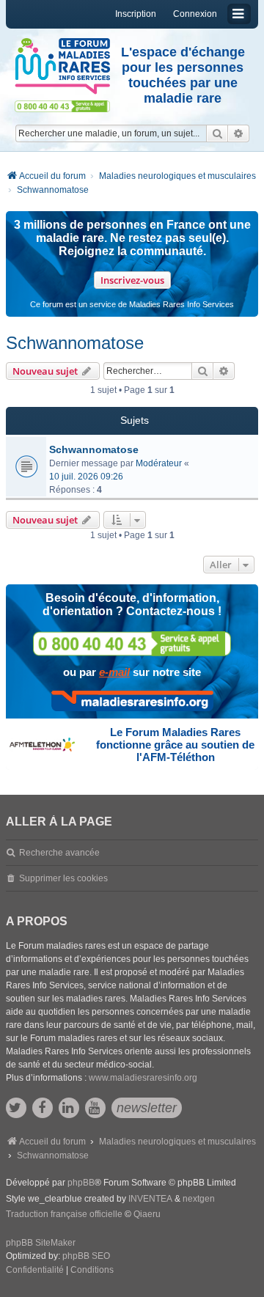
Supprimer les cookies (63, 878)
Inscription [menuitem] (135, 14)
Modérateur (159, 463)
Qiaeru (147, 1214)
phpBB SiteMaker (41, 1243)
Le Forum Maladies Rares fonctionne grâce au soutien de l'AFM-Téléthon (175, 744)
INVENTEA (150, 1199)
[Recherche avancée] (238, 133)
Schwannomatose (75, 343)
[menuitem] (35, 1271)
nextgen (199, 1199)
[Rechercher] (217, 133)
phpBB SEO (86, 1256)
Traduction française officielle (64, 1214)
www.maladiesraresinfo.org (143, 1078)
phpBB (81, 1182)
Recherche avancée (59, 853)
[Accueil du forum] (62, 66)
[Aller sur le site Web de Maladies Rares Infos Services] (132, 701)
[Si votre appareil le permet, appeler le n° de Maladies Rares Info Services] (132, 643)
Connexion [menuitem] (195, 14)
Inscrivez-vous (132, 280)
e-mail (114, 672)
